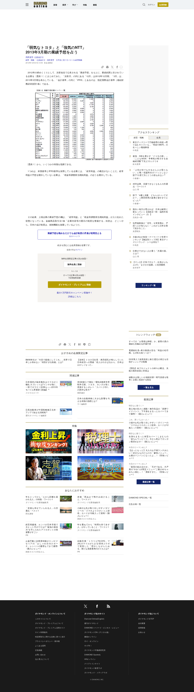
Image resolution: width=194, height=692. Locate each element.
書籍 (95, 4)
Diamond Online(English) (94, 618)
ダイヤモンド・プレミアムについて (49, 623)
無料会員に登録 (74, 264)
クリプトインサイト (92, 663)
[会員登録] (163, 4)
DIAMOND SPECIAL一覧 (140, 497)
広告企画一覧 (135, 504)
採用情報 (141, 627)
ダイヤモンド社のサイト (94, 613)
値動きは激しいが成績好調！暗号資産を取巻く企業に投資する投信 (148, 378)
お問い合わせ (40, 654)
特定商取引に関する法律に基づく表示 (50, 636)
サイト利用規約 (41, 632)
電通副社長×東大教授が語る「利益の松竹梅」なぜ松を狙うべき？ (148, 351)
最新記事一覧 (149, 481)
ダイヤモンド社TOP (146, 618)
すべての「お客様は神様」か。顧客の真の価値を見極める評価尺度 (148, 342)
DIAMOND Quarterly (92, 654)
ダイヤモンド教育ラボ (93, 668)
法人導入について (42, 659)
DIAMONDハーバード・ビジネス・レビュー (101, 627)
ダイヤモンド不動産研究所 (94, 650)
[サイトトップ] (40, 4)
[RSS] (108, 607)
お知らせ (141, 632)
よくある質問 (40, 645)
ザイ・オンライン (91, 641)
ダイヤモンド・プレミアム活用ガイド (50, 627)
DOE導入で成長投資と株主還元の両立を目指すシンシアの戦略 (148, 360)
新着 (55, 4)
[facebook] (97, 607)
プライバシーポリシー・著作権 (47, 641)
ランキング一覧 (148, 285)
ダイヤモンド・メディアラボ (95, 672)
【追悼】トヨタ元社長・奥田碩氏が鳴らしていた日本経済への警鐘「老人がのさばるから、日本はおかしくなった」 (100, 362)
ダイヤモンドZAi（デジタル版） (97, 632)
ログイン (151, 4)
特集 (85, 4)
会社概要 (141, 623)
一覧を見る (149, 387)
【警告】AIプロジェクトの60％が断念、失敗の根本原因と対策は (148, 369)
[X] (85, 607)
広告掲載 (38, 650)
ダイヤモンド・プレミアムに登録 (74, 284)
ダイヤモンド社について (148, 613)
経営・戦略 (30, 60)
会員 (158, 137)
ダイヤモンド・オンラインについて (50, 613)
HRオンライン (90, 659)
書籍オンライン (90, 636)
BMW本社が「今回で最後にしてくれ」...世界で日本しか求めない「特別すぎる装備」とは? (49, 361)
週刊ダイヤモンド (91, 623)
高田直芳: (35, 57)
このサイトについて (43, 618)
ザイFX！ (88, 645)
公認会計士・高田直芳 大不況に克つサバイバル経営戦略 (59, 60)
